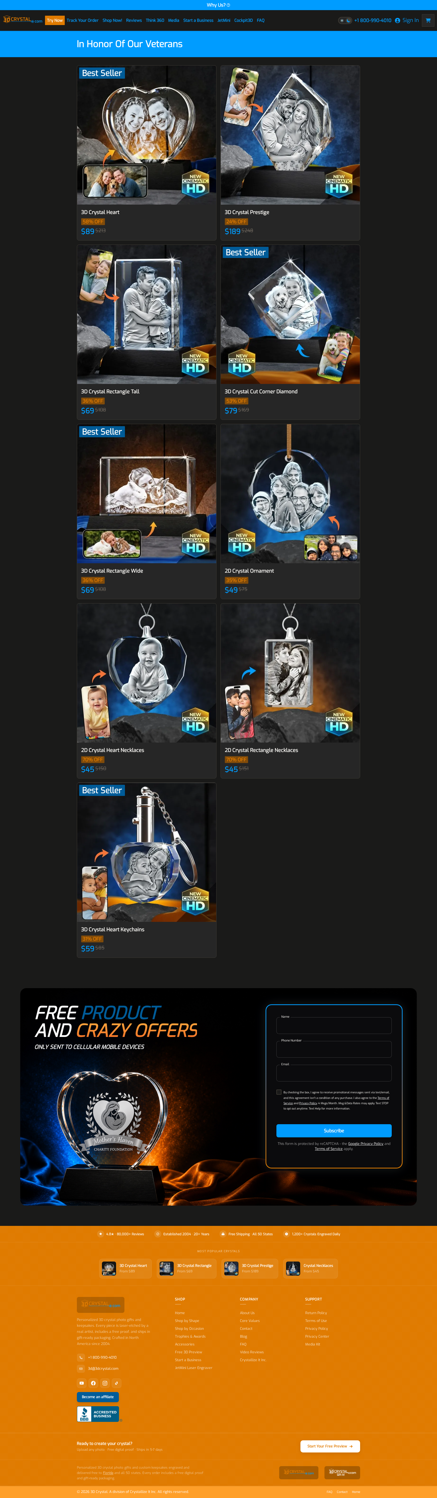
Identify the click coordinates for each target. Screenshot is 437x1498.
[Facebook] (93, 1383)
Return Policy (316, 1313)
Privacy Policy (308, 1103)
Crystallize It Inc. (253, 1360)
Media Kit (312, 1344)
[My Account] (398, 20)
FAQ (261, 20)
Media (173, 20)
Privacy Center (317, 1336)
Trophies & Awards (190, 1336)
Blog (243, 1336)
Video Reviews (252, 1352)
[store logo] (23, 21)
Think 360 (155, 20)
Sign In (411, 20)
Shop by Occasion (189, 1328)
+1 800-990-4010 (372, 20)
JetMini (223, 20)
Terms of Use (316, 1320)
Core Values (250, 1320)
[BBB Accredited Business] (99, 1414)
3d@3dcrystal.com (103, 1368)
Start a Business (198, 20)
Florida (108, 1473)
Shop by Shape (187, 1320)
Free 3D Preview (188, 1352)
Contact (246, 1328)
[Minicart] (428, 20)
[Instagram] (105, 1383)
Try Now (55, 20)
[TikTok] (116, 1383)
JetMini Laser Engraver (193, 1367)
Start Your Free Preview (327, 1446)
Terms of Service (329, 1148)
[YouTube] (81, 1383)
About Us (247, 1313)
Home (180, 1313)
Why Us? (216, 5)
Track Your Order (83, 20)
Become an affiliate (98, 1397)
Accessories (184, 1344)
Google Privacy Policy (365, 1143)
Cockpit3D (243, 20)
